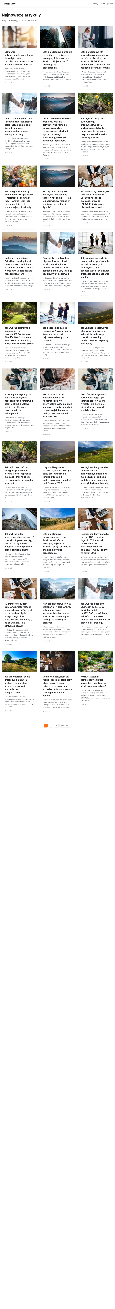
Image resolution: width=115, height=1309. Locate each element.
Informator (9, 3)
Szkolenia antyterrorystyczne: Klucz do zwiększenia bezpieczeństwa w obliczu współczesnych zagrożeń (19, 58)
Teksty (95, 3)
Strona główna (107, 3)
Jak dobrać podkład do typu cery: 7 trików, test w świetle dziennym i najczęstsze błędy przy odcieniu (57, 334)
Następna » (65, 725)
